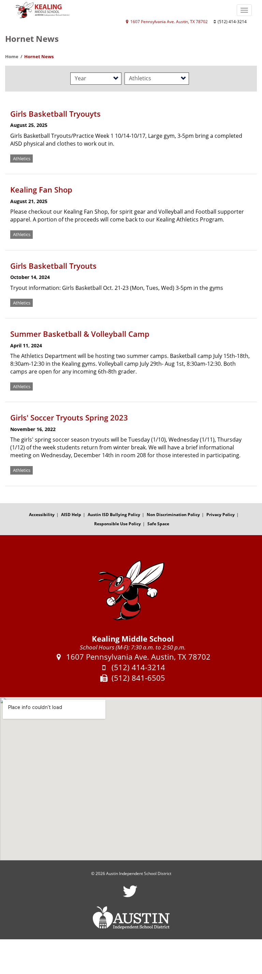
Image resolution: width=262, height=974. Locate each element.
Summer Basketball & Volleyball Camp (79, 334)
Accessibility (42, 514)
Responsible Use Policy (117, 524)
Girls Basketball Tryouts (53, 266)
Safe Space (158, 524)
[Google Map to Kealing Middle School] (131, 778)
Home (11, 56)
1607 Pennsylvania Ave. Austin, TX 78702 (168, 21)
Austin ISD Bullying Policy (114, 514)
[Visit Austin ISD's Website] (131, 917)
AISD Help (71, 514)
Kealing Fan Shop (41, 189)
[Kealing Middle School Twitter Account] (130, 895)
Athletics (21, 158)
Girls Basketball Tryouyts (55, 114)
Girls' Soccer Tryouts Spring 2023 (69, 417)
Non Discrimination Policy (173, 514)
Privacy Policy (220, 514)
